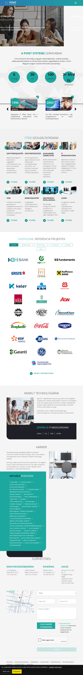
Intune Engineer (15, 509)
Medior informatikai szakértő (19, 521)
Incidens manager (16, 504)
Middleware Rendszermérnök (20, 492)
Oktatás (30, 664)
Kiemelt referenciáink (43, 373)
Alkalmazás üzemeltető (17, 516)
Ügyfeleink (44, 662)
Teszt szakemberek (30, 497)
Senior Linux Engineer (32, 543)
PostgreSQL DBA (15, 540)
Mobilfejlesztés (32, 198)
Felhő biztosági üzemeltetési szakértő (22, 533)
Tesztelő (23, 499)
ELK (46, 433)
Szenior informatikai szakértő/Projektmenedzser (26, 526)
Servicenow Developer (17, 487)
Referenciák (55, 662)
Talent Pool (13, 499)
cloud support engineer (30, 506)
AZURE (58, 433)
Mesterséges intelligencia (49, 199)
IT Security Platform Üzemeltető (20, 518)
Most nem (6, 671)
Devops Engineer (15, 494)
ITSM (8, 198)
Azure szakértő (34, 528)
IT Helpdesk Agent (33, 489)
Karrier (9, 664)
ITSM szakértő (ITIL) (16, 501)
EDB (51, 433)
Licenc (64, 198)
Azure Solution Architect (18, 528)
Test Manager (30, 501)
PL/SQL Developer (16, 497)
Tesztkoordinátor (15, 545)
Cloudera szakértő (30, 531)
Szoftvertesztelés (33, 153)
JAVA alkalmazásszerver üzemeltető (22, 535)
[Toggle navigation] (75, 3)
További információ (55, 667)
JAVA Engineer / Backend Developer (22, 511)
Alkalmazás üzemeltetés (48, 154)
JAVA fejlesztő (14, 538)
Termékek (34, 662)
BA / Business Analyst (17, 489)
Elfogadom (16, 671)
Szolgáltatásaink (21, 662)
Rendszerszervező (31, 504)
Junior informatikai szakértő (31, 538)
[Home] (10, 3)
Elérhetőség (19, 664)
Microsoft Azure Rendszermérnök (21, 523)
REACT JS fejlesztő (29, 540)
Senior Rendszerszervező (18, 514)
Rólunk (9, 662)
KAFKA (39, 433)
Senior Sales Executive (17, 484)
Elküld (56, 649)
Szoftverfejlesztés (15, 153)
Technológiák (67, 662)
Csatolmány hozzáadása (46, 625)
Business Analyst (15, 531)
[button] (6, 26)
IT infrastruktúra (68, 154)
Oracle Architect (26, 482)
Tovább (13, 182)
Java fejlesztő (28, 494)
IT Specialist (14, 482)
